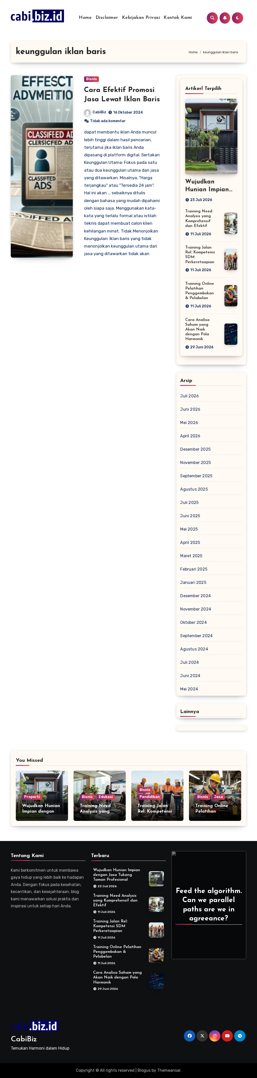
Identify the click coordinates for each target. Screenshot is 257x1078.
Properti (32, 797)
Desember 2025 (195, 449)
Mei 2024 (189, 689)
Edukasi (106, 797)
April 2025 (190, 542)
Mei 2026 (189, 422)
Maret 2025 (191, 555)
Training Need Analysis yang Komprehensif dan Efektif (115, 900)
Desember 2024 (195, 595)
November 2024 (195, 609)
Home (85, 18)
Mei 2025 (189, 529)
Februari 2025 (193, 569)
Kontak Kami (178, 18)
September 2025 (196, 476)
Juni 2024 (190, 675)
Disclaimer (107, 18)
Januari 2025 (193, 582)
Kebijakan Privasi (141, 18)
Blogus (144, 1070)
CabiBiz (99, 112)
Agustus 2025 (194, 489)
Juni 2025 (190, 515)
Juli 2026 (189, 396)
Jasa (218, 797)
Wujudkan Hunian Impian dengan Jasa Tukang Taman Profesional (116, 875)
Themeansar (168, 1070)
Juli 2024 (189, 662)
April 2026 (190, 436)
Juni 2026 (190, 409)
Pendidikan (150, 797)
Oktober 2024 (193, 622)
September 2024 (196, 635)
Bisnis (91, 79)
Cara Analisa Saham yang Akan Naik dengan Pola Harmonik (197, 329)
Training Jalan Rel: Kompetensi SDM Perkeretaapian (110, 926)
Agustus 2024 (194, 649)
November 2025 (195, 462)
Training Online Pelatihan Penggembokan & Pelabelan (117, 952)
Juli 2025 (189, 502)
